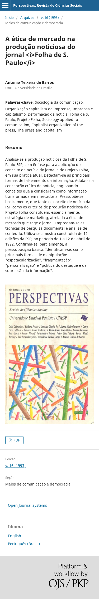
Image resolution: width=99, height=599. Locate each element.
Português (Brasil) (24, 543)
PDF (16, 440)
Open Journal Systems (27, 505)
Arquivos (27, 17)
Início (9, 17)
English (14, 535)
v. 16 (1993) (50, 17)
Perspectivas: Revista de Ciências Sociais (47, 5)
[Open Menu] (5, 5)
